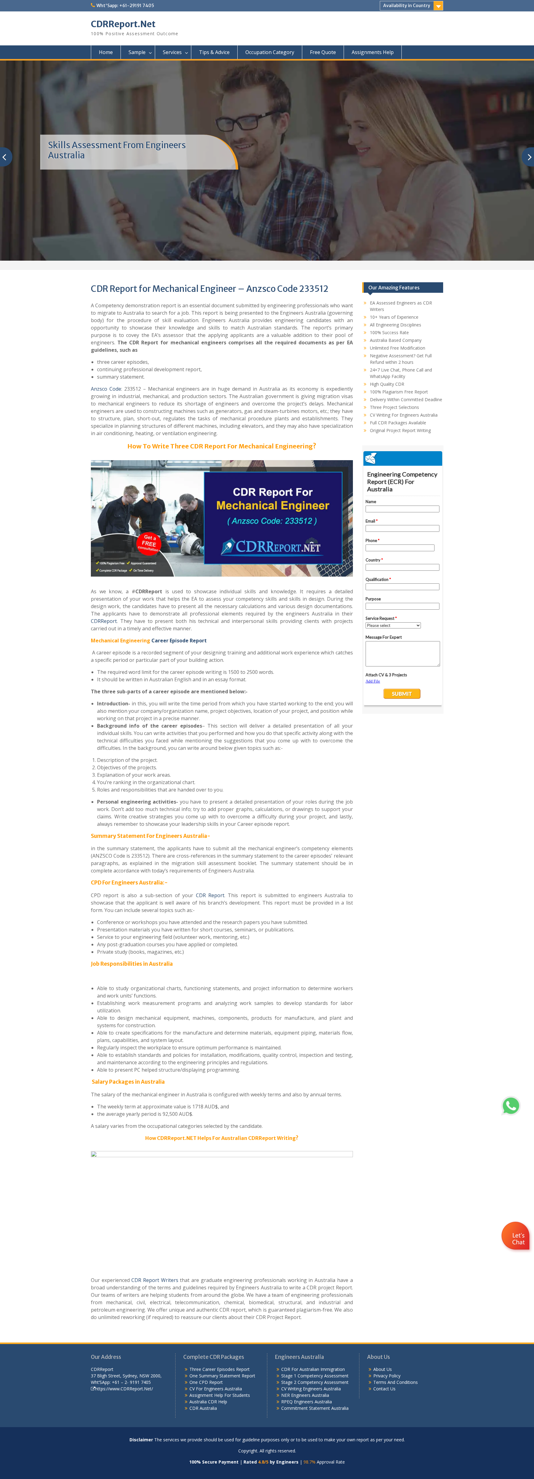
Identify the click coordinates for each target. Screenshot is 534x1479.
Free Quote (323, 52)
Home (106, 52)
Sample (137, 52)
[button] (516, 1254)
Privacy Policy (386, 1376)
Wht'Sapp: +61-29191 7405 (125, 5)
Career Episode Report (179, 640)
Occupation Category (269, 52)
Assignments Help (373, 52)
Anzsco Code (106, 388)
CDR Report (210, 895)
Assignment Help (206, 1395)
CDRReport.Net (123, 24)
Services (172, 52)
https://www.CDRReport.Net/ (124, 1389)
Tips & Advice (214, 52)
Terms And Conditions (395, 1382)
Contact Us (384, 1389)
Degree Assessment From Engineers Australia (120, 150)
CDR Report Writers (154, 1280)
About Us (382, 1369)
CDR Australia (203, 1408)
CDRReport (104, 621)
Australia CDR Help (208, 1402)
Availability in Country (406, 5)
